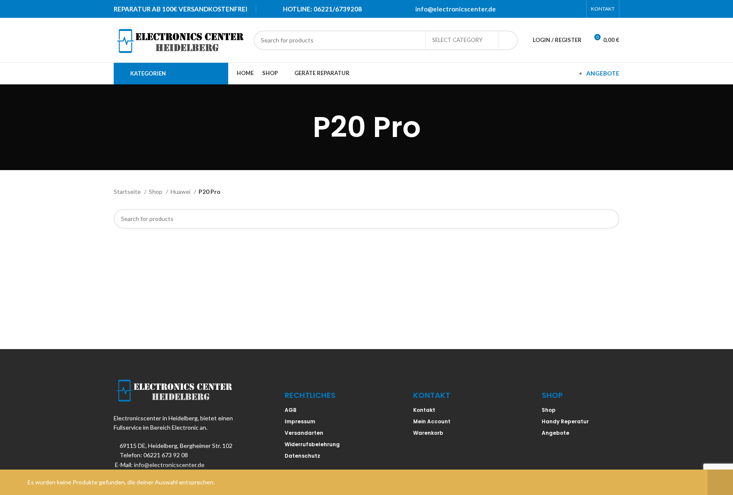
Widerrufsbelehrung (312, 444)
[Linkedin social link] (565, 9)
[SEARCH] (508, 40)
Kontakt (424, 410)
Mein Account (431, 421)
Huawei (181, 191)
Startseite (128, 191)
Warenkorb (428, 432)
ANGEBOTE (602, 73)
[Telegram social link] (576, 9)
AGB (291, 410)
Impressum (300, 421)
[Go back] (302, 127)
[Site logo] (179, 39)
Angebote (555, 432)
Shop (156, 191)
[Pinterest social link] (554, 9)
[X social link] (543, 9)
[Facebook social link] (532, 9)
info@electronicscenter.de (455, 9)
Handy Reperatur (565, 421)
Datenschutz (302, 455)
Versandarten (304, 432)
